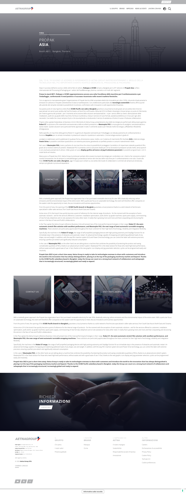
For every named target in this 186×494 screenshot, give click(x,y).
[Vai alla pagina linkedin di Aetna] (24, 481)
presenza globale (60, 452)
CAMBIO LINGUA (21, 466)
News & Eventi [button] (141, 8)
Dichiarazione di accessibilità (152, 448)
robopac (87, 445)
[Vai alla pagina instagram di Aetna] (30, 481)
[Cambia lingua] (164, 8)
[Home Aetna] (24, 8)
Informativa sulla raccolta (93, 492)
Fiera (41, 33)
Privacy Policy (146, 452)
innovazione (117, 455)
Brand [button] (122, 8)
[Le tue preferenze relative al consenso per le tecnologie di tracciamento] (182, 490)
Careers (144, 445)
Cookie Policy (146, 455)
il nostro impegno (119, 445)
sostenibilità (117, 448)
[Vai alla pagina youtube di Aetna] (18, 481)
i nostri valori (59, 448)
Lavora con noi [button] (154, 8)
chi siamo (58, 445)
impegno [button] (129, 8)
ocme (86, 448)
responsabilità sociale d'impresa (124, 452)
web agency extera (20, 458)
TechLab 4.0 (146, 459)
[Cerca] (169, 8)
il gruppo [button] (114, 8)
